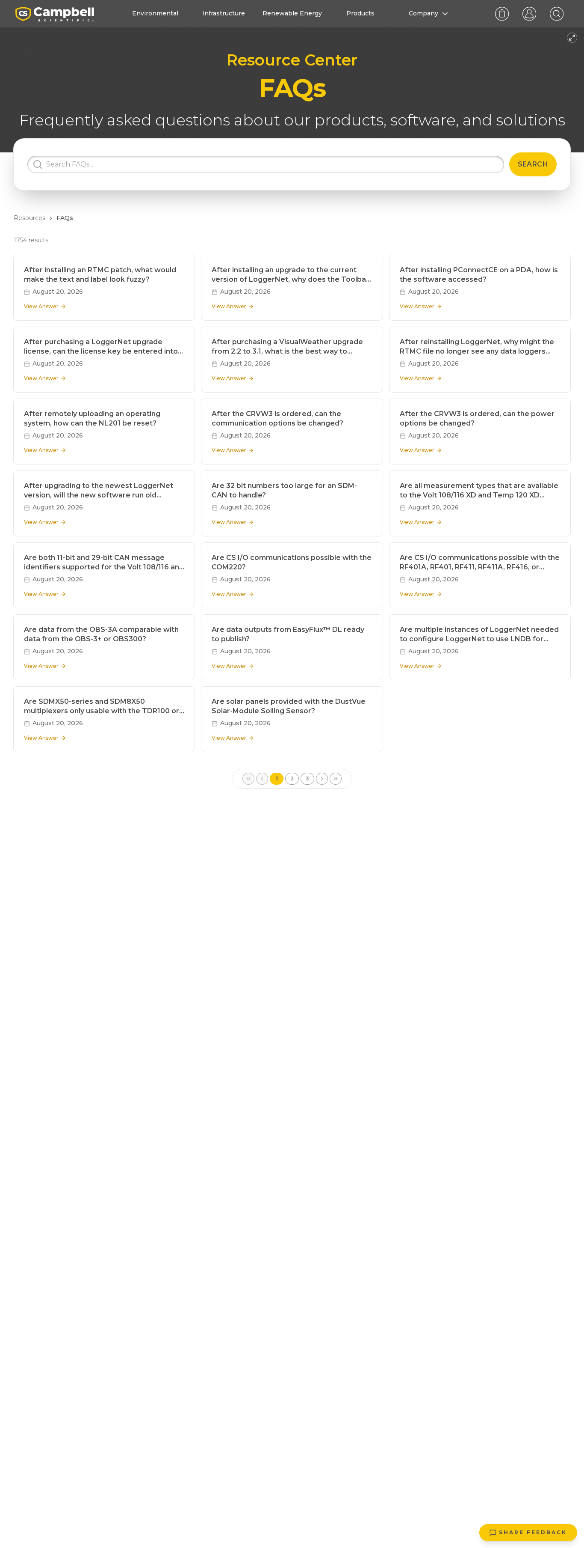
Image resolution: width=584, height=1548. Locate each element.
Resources (29, 218)
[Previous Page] (262, 779)
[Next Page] (322, 779)
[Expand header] (572, 38)
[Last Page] (336, 779)
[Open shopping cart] (502, 13)
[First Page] (248, 779)
